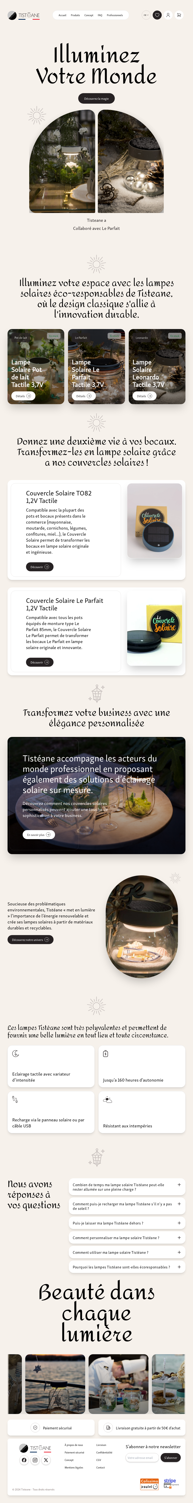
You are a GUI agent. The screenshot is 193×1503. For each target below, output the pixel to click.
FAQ (100, 15)
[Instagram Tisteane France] (35, 1460)
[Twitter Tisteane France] (46, 1460)
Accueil (62, 15)
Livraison (101, 1444)
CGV (98, 1459)
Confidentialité (104, 1452)
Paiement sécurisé (74, 1452)
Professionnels (115, 15)
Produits (75, 15)
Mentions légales (74, 1467)
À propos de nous (74, 1444)
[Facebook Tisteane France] (24, 1460)
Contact (100, 1467)
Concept (88, 15)
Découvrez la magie (96, 98)
